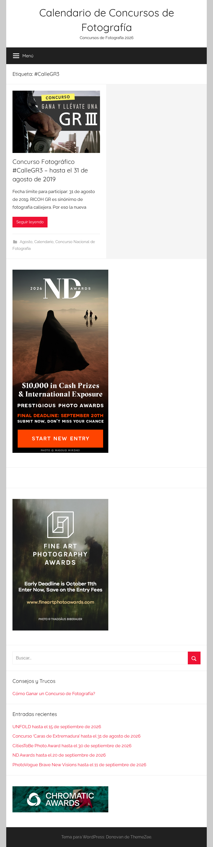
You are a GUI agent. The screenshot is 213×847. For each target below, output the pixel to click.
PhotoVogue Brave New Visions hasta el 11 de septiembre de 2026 (79, 764)
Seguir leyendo (30, 222)
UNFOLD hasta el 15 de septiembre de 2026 (56, 726)
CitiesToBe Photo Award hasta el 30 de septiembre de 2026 (71, 745)
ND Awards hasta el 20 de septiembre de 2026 (59, 755)
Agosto (26, 241)
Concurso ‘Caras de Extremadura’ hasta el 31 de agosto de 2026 (76, 736)
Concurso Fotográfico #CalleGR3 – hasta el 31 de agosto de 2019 (50, 170)
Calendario (44, 241)
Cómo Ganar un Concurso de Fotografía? (53, 693)
